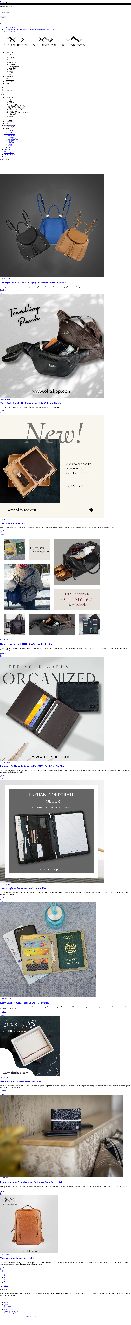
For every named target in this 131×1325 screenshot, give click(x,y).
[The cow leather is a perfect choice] (29, 1252)
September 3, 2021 (5, 998)
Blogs (2, 293)
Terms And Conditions (11, 1311)
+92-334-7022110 (10, 27)
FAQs (5, 1308)
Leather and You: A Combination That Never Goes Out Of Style (31, 1182)
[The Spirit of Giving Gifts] (52, 518)
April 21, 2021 (4, 1254)
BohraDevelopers (31, 1316)
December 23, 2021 (6, 519)
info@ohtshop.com (9, 31)
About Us (7, 1304)
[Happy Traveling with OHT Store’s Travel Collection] (52, 638)
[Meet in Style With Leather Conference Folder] (52, 882)
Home (2, 159)
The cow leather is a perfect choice (17, 1258)
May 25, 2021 (4, 1178)
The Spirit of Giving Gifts (12, 523)
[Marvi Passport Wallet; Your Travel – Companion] (48, 997)
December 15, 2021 (6, 640)
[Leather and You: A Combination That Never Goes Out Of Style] (61, 1176)
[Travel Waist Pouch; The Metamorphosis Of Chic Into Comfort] (52, 397)
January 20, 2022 (5, 399)
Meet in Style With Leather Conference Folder (23, 888)
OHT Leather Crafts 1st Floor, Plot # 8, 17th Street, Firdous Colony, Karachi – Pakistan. (30, 29)
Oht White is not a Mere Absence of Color (20, 1081)
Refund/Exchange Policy (11, 1313)
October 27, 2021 (5, 884)
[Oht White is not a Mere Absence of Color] (30, 1076)
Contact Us (7, 1306)
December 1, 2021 (5, 762)
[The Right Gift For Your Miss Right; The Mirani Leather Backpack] (52, 277)
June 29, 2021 (4, 1077)
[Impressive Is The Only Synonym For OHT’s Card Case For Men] (52, 760)
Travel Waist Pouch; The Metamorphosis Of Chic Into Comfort (31, 403)
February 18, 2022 (5, 279)
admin (4, 290)
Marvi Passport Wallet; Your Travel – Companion (24, 1003)
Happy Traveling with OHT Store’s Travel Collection (26, 644)
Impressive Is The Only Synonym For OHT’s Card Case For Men (32, 766)
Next (6, 1286)
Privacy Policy (8, 1309)
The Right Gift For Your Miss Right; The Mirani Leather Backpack (33, 282)
